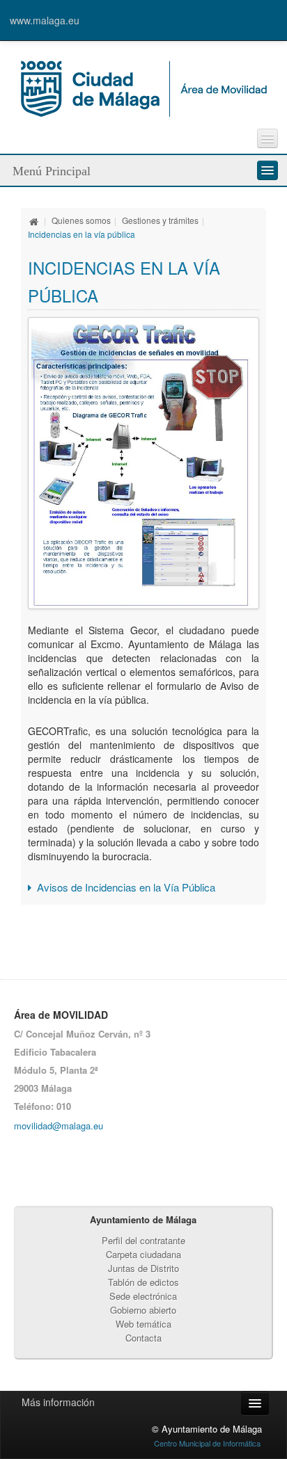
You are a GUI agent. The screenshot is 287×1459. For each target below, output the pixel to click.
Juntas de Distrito (143, 1268)
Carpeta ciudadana (143, 1254)
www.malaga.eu (44, 20)
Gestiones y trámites (160, 220)
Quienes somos (81, 220)
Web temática (143, 1323)
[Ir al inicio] (34, 220)
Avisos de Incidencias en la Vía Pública (126, 887)
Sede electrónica (143, 1296)
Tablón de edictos (143, 1282)
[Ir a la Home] (144, 87)
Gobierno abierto (143, 1309)
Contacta (143, 1337)
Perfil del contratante (143, 1240)
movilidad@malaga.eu (58, 1125)
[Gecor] (143, 463)
